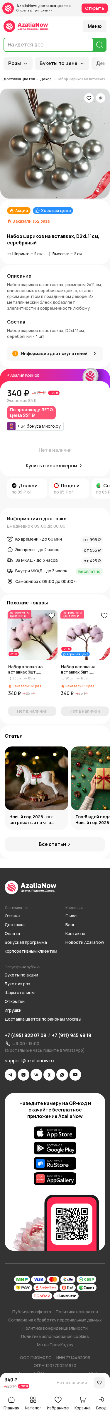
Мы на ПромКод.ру (55, 1344)
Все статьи (52, 844)
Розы (14, 63)
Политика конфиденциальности (55, 1328)
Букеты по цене (58, 63)
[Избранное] (89, 98)
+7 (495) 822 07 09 (25, 1035)
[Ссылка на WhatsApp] (62, 1075)
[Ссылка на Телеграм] (10, 1075)
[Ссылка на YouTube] (75, 1075)
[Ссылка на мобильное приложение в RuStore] (55, 1163)
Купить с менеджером (51, 465)
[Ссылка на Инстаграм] (23, 1075)
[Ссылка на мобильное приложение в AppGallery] (55, 1178)
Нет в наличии (72, 1382)
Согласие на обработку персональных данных (55, 1320)
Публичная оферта (31, 1311)
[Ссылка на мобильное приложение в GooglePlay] (55, 1148)
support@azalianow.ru (29, 1060)
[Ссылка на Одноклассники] (49, 1075)
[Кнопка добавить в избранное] (51, 615)
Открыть (94, 8)
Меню (95, 26)
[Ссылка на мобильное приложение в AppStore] (55, 1132)
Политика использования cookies (55, 1336)
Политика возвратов (77, 1311)
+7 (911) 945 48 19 (71, 1035)
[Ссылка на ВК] (36, 1075)
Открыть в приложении (34, 10)
